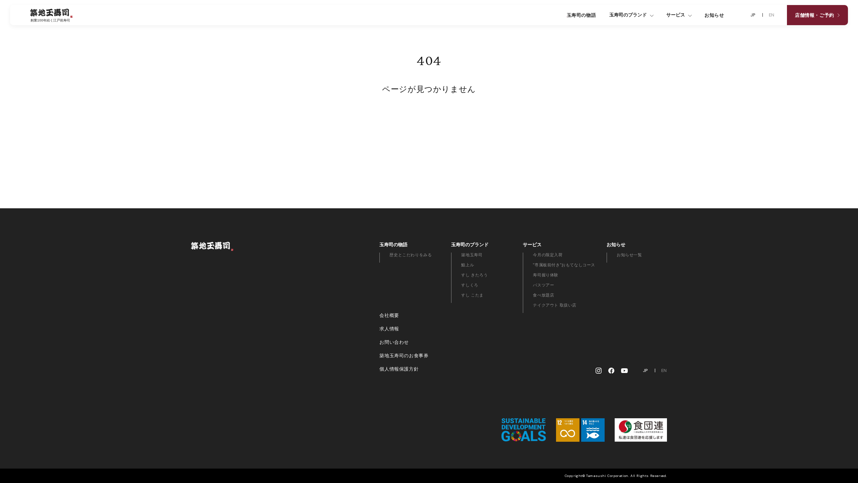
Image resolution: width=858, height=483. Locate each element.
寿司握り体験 (545, 275)
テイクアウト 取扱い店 (554, 305)
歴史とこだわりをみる (410, 255)
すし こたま (472, 295)
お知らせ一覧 (629, 255)
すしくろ (469, 285)
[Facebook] (611, 371)
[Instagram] (599, 371)
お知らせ (714, 15)
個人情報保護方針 (399, 369)
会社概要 (389, 315)
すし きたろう (474, 275)
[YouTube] (624, 370)
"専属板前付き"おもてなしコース (564, 265)
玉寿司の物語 (581, 15)
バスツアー (543, 285)
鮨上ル (467, 265)
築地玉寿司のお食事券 (403, 355)
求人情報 (389, 328)
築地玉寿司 (471, 255)
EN (772, 15)
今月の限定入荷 (547, 255)
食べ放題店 (543, 295)
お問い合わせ (394, 342)
